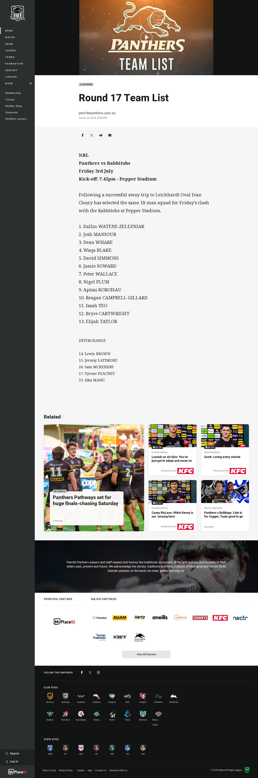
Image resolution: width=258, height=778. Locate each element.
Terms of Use (49, 770)
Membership (13, 93)
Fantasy (11, 70)
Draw (9, 43)
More (9, 83)
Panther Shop (13, 106)
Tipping (11, 76)
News (9, 30)
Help (90, 770)
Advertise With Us (118, 770)
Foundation (14, 63)
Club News (86, 84)
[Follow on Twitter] (90, 672)
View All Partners (146, 654)
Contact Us (100, 770)
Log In (14, 761)
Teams (10, 57)
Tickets (10, 99)
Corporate (11, 112)
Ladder (10, 50)
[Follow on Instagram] (98, 672)
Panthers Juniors (16, 118)
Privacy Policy (66, 770)
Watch (10, 37)
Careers (81, 770)
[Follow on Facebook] (81, 672)
